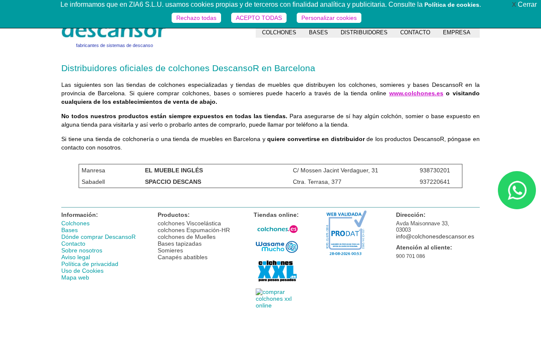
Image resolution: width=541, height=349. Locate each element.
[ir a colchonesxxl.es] (277, 283)
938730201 (435, 170)
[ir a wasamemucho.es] (277, 252)
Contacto (73, 243)
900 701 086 (410, 256)
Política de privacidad (89, 263)
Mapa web (75, 277)
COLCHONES (279, 32)
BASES (318, 32)
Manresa (93, 170)
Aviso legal (75, 257)
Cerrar (524, 4)
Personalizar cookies (329, 17)
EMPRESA (456, 32)
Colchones (75, 223)
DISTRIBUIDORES (364, 32)
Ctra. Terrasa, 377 (317, 181)
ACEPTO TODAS (259, 17)
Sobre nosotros (81, 250)
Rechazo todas (196, 17)
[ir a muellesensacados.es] (277, 305)
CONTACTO (415, 32)
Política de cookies (451, 4)
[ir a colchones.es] (277, 235)
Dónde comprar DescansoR (98, 236)
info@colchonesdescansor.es (435, 236)
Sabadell (93, 181)
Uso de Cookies (82, 270)
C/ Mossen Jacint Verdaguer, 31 (335, 170)
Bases (69, 230)
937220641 (435, 181)
